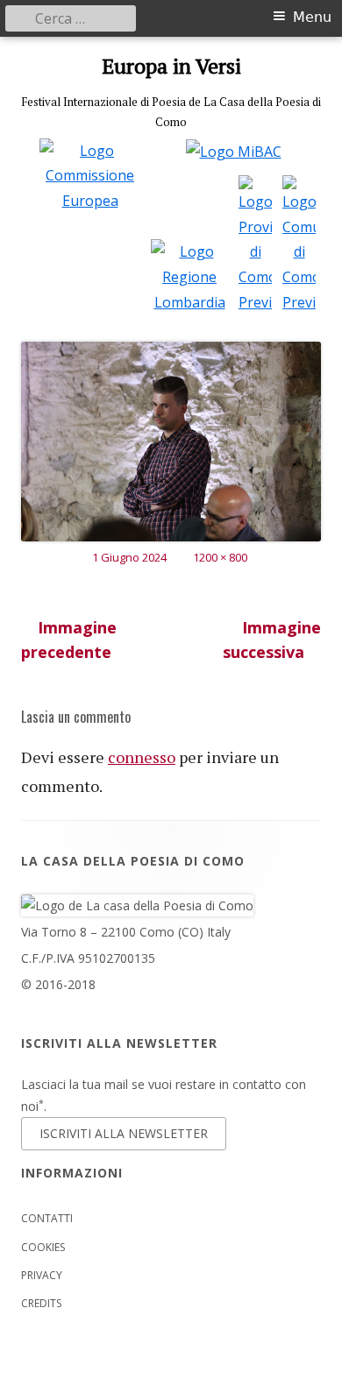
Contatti (47, 1218)
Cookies (43, 1247)
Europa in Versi (171, 66)
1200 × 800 (220, 557)
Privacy (41, 1275)
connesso (141, 756)
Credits (41, 1303)
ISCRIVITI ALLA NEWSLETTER (123, 1133)
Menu (312, 17)
